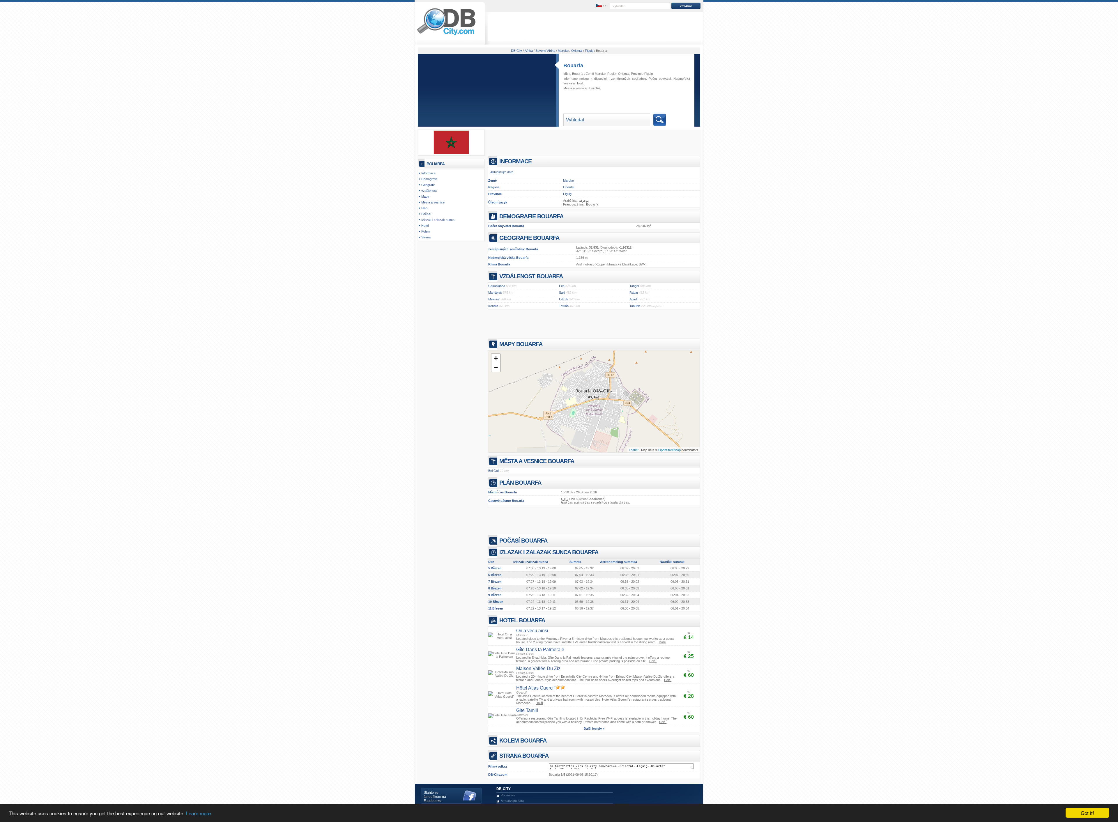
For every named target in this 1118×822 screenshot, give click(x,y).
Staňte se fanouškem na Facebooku (435, 797)
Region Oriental (618, 73)
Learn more (198, 813)
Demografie (429, 179)
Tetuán (564, 306)
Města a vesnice (433, 202)
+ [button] (496, 358)
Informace (428, 173)
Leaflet (633, 449)
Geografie (428, 185)
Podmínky (508, 795)
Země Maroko (596, 73)
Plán (424, 208)
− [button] (496, 367)
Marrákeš (495, 292)
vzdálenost (429, 190)
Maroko (568, 180)
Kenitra (493, 306)
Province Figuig (642, 73)
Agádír (634, 299)
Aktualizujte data (501, 172)
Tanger (634, 286)
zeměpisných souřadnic (628, 78)
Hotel (579, 83)
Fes (562, 286)
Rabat (633, 292)
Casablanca (496, 286)
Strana (426, 237)
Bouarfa (573, 65)
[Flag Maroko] (451, 153)
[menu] (600, 5)
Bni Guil (594, 88)
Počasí (426, 214)
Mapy (425, 196)
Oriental (568, 187)
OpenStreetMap (669, 449)
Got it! (1087, 812)
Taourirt (634, 306)
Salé (562, 292)
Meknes (494, 299)
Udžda (563, 299)
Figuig (567, 194)
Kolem (425, 231)
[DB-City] (446, 35)
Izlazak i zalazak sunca (437, 220)
